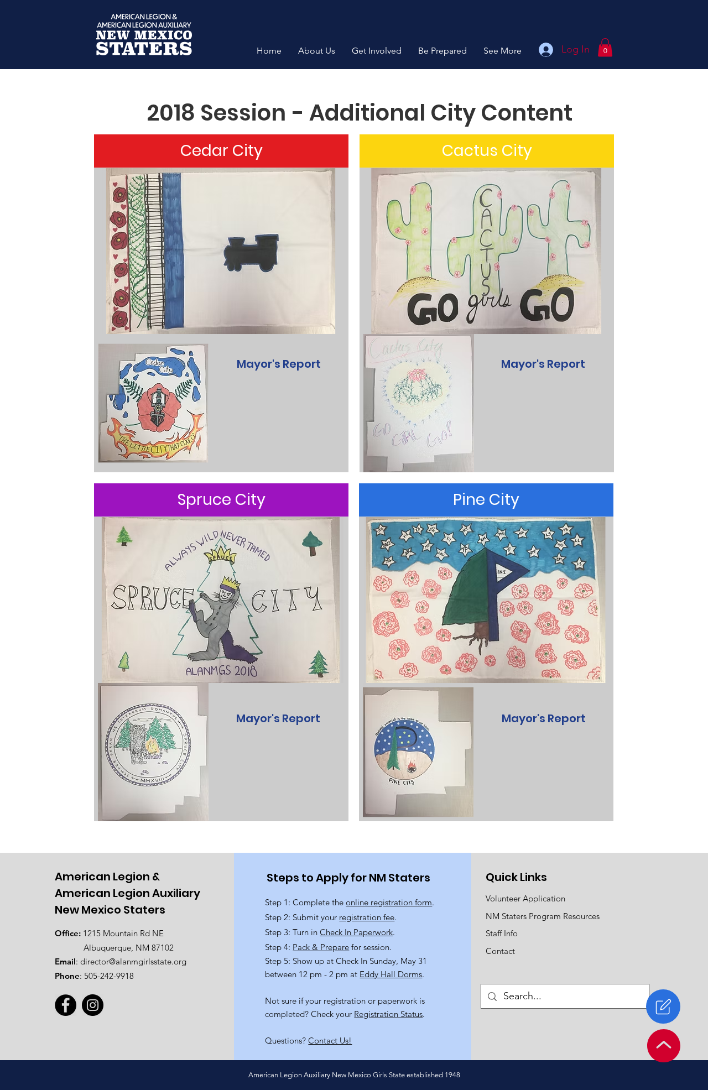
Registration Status (388, 1014)
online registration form (389, 902)
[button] (316, 50)
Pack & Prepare (321, 947)
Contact (500, 951)
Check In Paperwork (356, 932)
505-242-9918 (109, 976)
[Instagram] (92, 1005)
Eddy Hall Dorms (391, 974)
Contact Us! (330, 1040)
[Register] (663, 1006)
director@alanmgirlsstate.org (133, 961)
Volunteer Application (525, 898)
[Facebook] (65, 1005)
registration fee (366, 917)
